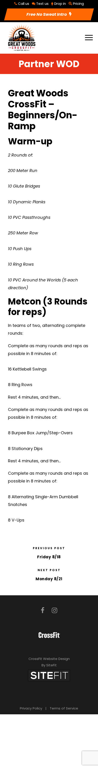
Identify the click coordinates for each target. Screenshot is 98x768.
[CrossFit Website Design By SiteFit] (49, 675)
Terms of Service (64, 708)
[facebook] (42, 610)
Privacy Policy (31, 708)
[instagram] (54, 610)
